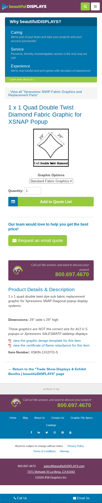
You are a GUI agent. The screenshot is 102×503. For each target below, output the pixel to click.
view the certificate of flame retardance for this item (51, 345)
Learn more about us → (23, 79)
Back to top (52, 389)
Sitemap (64, 451)
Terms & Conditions (44, 451)
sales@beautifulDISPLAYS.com (64, 466)
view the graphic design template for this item (47, 340)
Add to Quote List (56, 202)
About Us (39, 417)
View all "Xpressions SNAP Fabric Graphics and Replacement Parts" (45, 93)
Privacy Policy (76, 446)
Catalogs (51, 425)
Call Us (21, 498)
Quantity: (15, 191)
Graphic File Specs (82, 417)
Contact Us (57, 417)
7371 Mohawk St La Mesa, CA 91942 (51, 472)
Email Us (83, 498)
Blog (25, 417)
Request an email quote (40, 240)
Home (12, 417)
